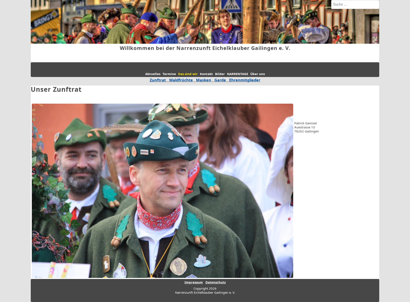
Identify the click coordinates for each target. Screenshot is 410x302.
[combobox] (355, 4)
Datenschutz (215, 282)
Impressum (193, 282)
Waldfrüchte (182, 80)
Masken (203, 80)
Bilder (220, 74)
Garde (220, 80)
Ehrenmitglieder (244, 80)
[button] (400, 292)
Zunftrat (158, 80)
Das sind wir (188, 74)
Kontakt (206, 74)
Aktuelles (152, 74)
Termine (169, 74)
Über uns (257, 74)
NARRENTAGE (237, 74)
